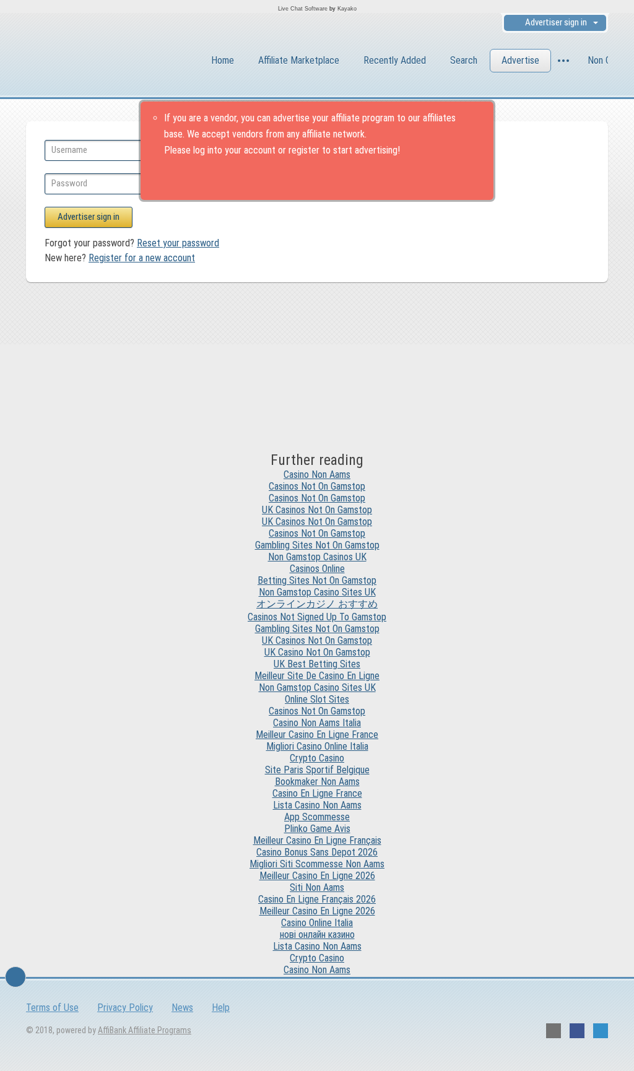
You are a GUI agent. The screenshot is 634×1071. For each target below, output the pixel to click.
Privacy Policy (125, 1007)
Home (222, 60)
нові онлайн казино (317, 934)
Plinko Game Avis (317, 829)
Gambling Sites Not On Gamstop (317, 545)
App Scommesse (317, 817)
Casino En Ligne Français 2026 (317, 899)
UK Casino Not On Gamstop (317, 652)
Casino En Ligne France (317, 793)
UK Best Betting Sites (317, 664)
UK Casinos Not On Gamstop (317, 510)
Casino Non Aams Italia (317, 723)
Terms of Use (52, 1007)
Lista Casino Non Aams (317, 805)
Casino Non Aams (317, 474)
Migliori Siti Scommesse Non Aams (317, 864)
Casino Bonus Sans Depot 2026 (317, 852)
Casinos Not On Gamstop (317, 486)
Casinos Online (317, 569)
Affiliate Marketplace (298, 60)
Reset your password (178, 243)
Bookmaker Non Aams (317, 781)
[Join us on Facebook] (577, 1030)
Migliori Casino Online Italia (317, 746)
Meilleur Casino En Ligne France (317, 734)
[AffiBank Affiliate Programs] (94, 62)
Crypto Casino (317, 758)
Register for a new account (142, 258)
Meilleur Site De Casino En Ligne (317, 676)
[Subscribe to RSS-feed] (553, 1030)
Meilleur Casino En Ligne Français (317, 840)
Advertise (520, 60)
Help (221, 1007)
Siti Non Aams (317, 887)
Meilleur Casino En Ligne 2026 (317, 876)
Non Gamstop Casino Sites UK (317, 592)
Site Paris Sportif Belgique (317, 770)
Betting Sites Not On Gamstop (317, 580)
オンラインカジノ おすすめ (317, 604)
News (182, 1007)
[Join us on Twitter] (600, 1030)
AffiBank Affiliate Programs (144, 1030)
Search (463, 60)
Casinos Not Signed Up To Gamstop (317, 617)
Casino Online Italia (317, 923)
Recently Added (394, 60)
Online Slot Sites (317, 699)
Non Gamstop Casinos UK (317, 557)
